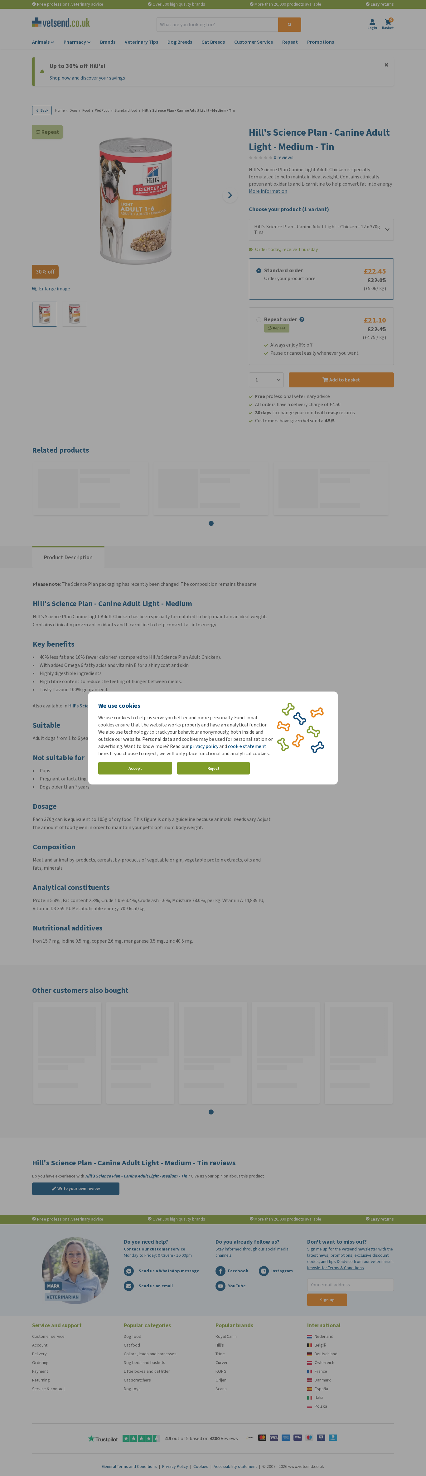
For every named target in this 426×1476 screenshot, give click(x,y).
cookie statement (247, 746)
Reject (213, 768)
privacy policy (204, 746)
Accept (135, 768)
